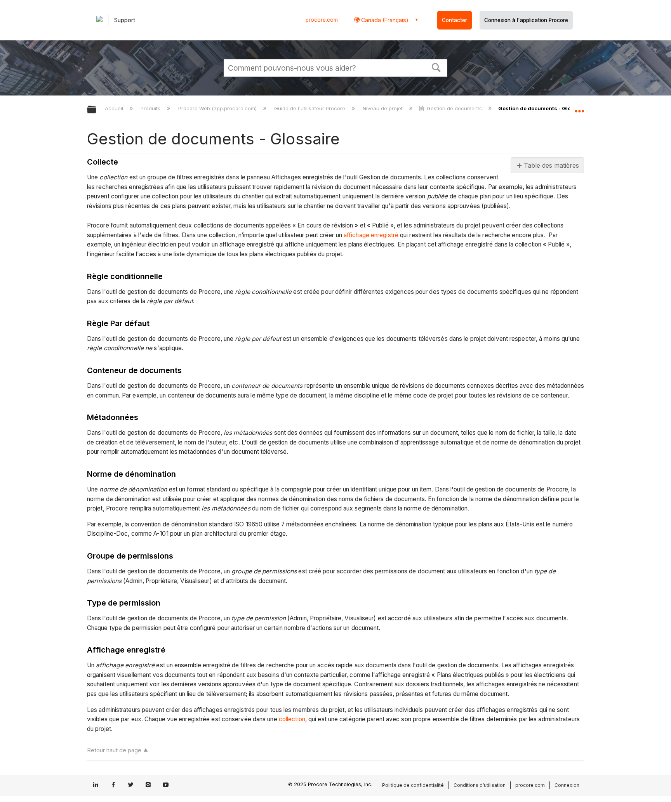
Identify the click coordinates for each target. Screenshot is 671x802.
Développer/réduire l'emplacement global (579, 107)
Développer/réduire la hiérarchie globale (96, 110)
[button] (436, 67)
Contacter (454, 20)
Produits (151, 108)
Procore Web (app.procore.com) (218, 108)
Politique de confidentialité (413, 785)
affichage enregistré (371, 235)
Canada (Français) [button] (384, 20)
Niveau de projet (383, 108)
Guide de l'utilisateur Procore (310, 108)
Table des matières (551, 165)
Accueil (115, 108)
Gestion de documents (454, 108)
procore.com (322, 20)
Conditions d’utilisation (480, 785)
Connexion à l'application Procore (526, 20)
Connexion (567, 785)
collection (292, 719)
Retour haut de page (114, 750)
